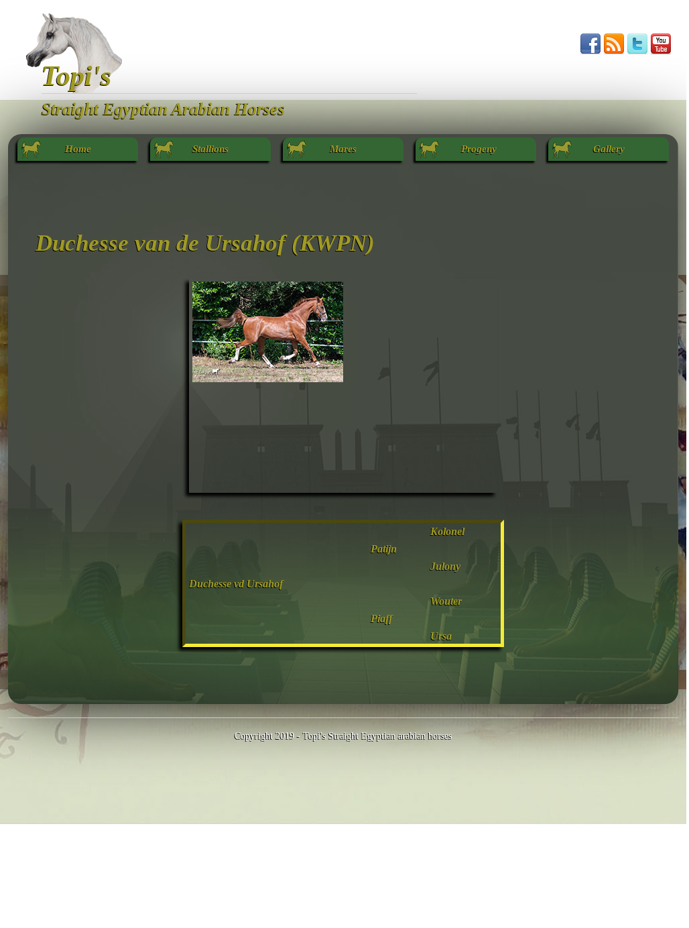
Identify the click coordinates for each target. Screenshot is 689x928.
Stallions (210, 148)
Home (78, 148)
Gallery (609, 148)
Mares (343, 148)
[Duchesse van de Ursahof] (267, 378)
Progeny (476, 148)
